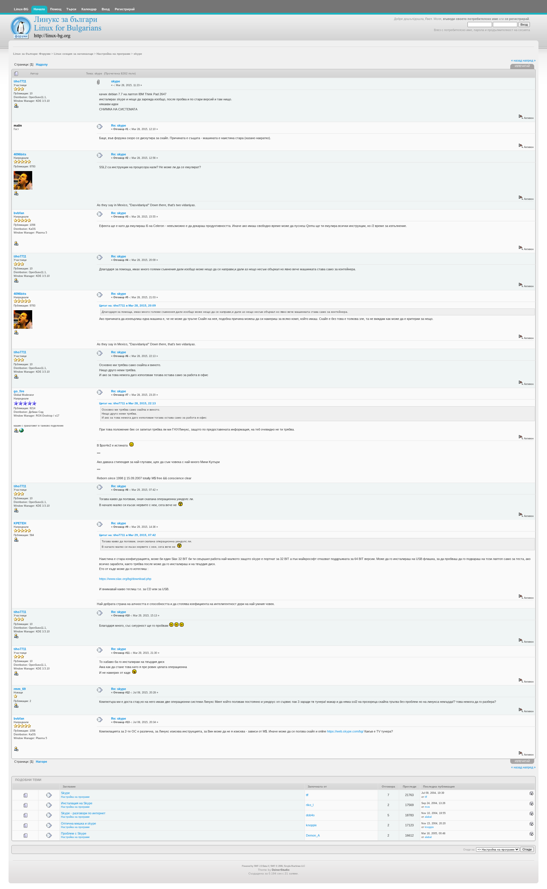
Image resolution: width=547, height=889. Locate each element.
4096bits (20, 154)
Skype (65, 793)
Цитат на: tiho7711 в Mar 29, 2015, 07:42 (127, 535)
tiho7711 (20, 81)
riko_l (309, 805)
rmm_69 (20, 689)
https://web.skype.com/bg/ (345, 731)
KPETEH (20, 523)
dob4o (310, 815)
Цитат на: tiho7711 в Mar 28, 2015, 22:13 (127, 403)
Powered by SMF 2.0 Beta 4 (255, 866)
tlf (307, 795)
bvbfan (19, 213)
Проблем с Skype (73, 833)
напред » (529, 60)
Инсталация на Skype (76, 803)
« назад (516, 60)
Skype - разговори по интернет (83, 813)
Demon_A (313, 835)
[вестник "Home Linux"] (21, 431)
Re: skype (118, 125)
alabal (428, 816)
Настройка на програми (75, 796)
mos (427, 806)
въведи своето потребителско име (470, 19)
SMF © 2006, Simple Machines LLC (287, 866)
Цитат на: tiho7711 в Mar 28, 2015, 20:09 (127, 305)
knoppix (311, 825)
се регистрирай (517, 19)
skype (115, 81)
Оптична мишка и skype (78, 823)
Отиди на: (469, 849)
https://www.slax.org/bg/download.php (125, 579)
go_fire (19, 391)
